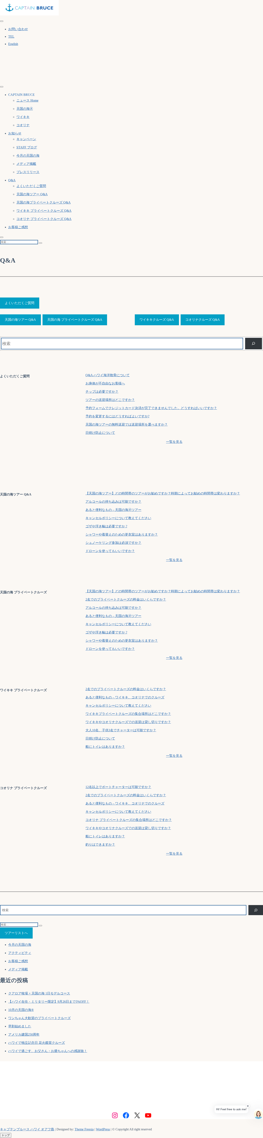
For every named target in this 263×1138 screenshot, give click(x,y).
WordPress (103, 1129)
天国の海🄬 (24, 108)
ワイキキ (23, 117)
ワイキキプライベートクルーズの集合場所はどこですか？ (128, 713)
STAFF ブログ (26, 147)
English (13, 44)
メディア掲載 (26, 164)
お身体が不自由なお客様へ (105, 383)
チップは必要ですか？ (101, 391)
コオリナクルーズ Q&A (202, 319)
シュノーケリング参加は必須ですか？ (113, 542)
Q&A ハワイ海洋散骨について (107, 375)
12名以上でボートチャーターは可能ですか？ (118, 787)
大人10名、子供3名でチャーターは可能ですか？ (120, 730)
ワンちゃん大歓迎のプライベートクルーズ (39, 1018)
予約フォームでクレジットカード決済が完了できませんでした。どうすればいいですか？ (151, 408)
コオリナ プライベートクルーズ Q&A (44, 219)
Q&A (12, 180)
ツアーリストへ (16, 933)
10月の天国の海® (21, 1010)
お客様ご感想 (18, 227)
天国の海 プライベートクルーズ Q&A (74, 319)
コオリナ (23, 125)
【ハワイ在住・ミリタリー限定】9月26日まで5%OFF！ (48, 1001)
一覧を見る (174, 441)
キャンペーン (26, 139)
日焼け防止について (100, 432)
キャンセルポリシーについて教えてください (118, 518)
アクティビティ (19, 953)
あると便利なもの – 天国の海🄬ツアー (113, 510)
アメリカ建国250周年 (23, 1034)
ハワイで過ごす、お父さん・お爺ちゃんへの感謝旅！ (47, 1051)
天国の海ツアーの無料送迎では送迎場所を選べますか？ (126, 424)
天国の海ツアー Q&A (32, 194)
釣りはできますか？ (100, 844)
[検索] (253, 343)
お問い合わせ (18, 29)
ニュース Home (27, 100)
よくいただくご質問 (31, 186)
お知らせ (14, 133)
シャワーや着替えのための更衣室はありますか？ (121, 534)
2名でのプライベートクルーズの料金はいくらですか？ (125, 599)
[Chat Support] (258, 1113)
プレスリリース (27, 172)
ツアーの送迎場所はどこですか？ (110, 400)
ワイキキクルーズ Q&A (157, 319)
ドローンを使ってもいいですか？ (110, 551)
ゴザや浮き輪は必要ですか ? (106, 526)
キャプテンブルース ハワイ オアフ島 (27, 1129)
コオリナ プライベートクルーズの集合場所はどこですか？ (128, 820)
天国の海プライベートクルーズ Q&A (43, 202)
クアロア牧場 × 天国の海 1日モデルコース (39, 993)
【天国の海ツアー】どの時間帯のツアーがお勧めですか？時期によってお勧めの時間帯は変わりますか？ (162, 493)
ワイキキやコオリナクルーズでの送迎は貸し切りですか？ (128, 722)
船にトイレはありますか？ (105, 746)
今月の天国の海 (27, 155)
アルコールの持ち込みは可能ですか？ (113, 501)
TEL (11, 36)
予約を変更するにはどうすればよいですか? (117, 416)
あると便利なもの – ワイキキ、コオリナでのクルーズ (124, 697)
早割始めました (19, 1026)
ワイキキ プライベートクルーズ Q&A (44, 210)
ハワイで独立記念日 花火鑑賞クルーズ (36, 1042)
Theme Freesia (84, 1129)
